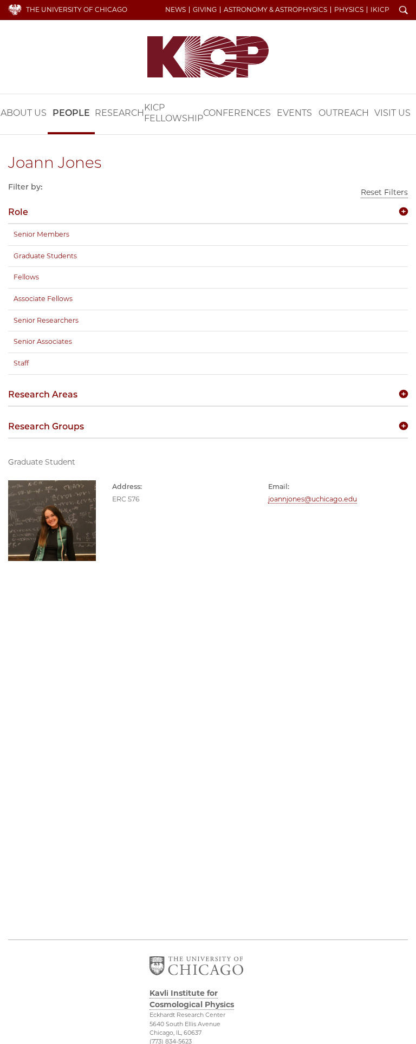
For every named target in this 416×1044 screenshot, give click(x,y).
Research (119, 113)
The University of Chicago (76, 9)
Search (403, 11)
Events (294, 113)
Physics (348, 9)
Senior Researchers (46, 320)
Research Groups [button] (46, 426)
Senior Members (41, 234)
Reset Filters (384, 192)
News (175, 9)
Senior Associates (43, 341)
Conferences (237, 113)
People (71, 113)
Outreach (343, 113)
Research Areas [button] (42, 394)
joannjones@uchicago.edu (312, 499)
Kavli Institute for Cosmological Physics (208, 56)
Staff (21, 363)
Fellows (26, 277)
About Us (24, 113)
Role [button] (18, 212)
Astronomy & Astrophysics (275, 9)
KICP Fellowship (173, 112)
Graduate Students (45, 256)
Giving (205, 9)
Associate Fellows (43, 299)
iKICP (379, 9)
